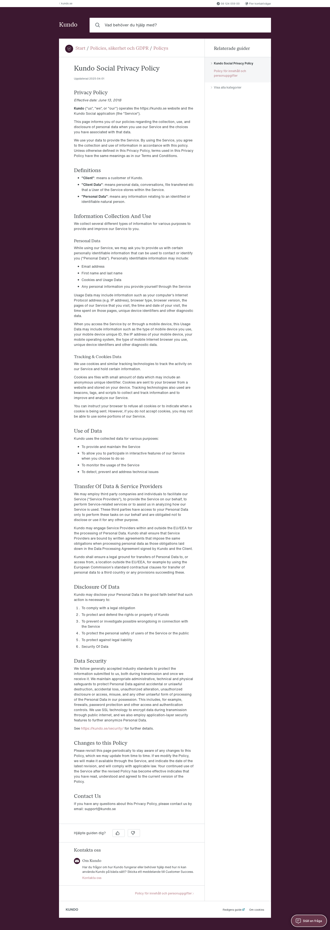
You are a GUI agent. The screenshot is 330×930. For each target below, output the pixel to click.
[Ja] (118, 833)
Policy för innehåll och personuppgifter (163, 893)
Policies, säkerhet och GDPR (119, 48)
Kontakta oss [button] (91, 878)
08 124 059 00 (230, 4)
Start (80, 48)
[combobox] (180, 25)
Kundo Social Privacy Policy (233, 63)
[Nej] (134, 833)
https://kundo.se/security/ (102, 728)
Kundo (68, 25)
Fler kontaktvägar (260, 4)
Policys (160, 48)
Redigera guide (232, 910)
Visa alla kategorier (227, 87)
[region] (132, 443)
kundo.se (66, 3)
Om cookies (256, 910)
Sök (261, 25)
